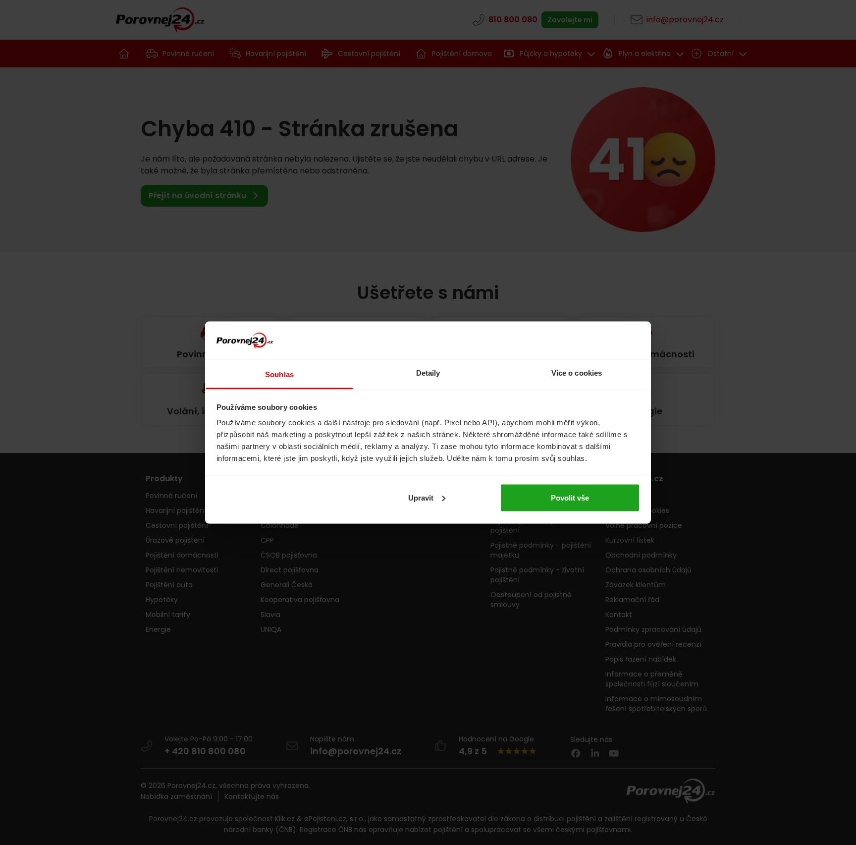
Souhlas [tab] (279, 374)
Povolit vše (570, 497)
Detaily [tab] (428, 373)
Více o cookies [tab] (576, 373)
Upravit (420, 497)
